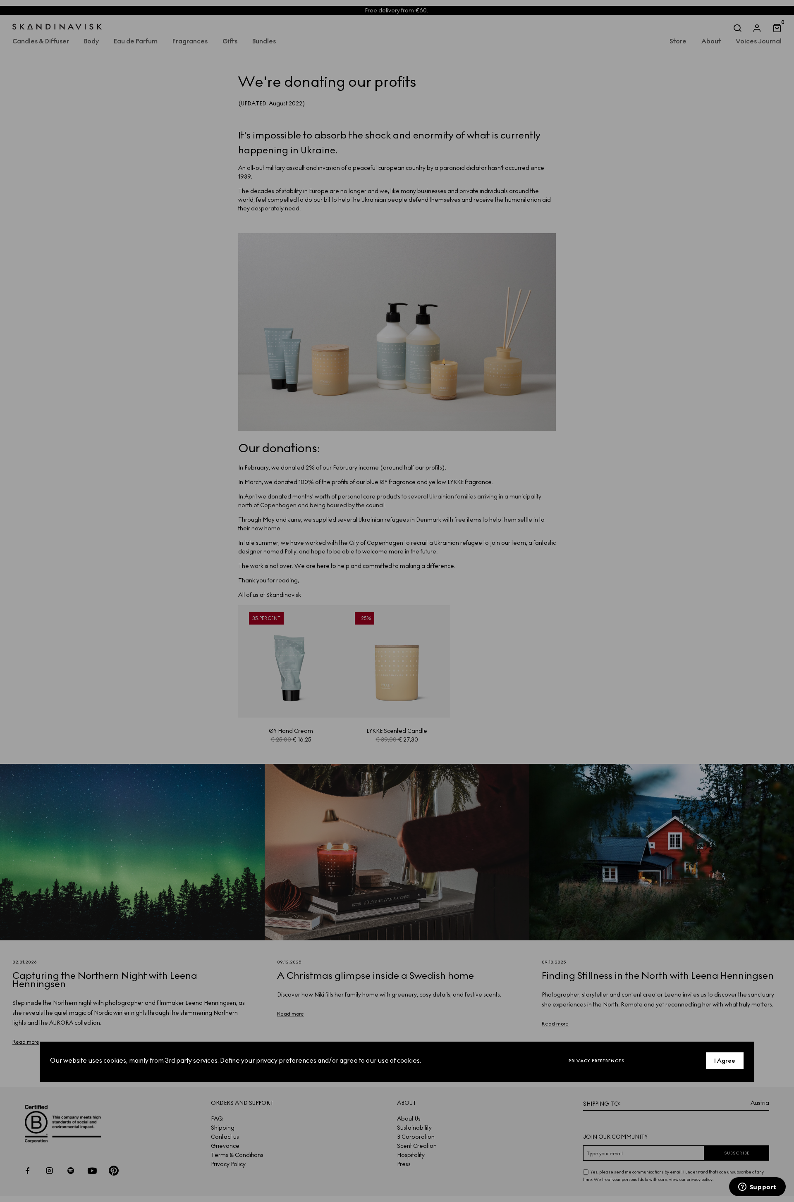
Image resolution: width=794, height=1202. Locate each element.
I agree (724, 1060)
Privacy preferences (597, 1061)
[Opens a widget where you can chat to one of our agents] (757, 1187)
